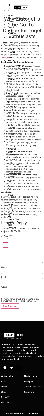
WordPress (13, 37)
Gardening (12, 94)
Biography (12, 155)
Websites (12, 33)
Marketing (12, 60)
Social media (9, 100)
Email (4, 277)
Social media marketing (19, 68)
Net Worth (12, 159)
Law (10, 169)
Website (5, 287)
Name (4, 267)
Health (10, 120)
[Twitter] (12, 368)
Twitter (11, 115)
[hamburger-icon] (7, 5)
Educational (13, 164)
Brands (10, 200)
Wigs (10, 181)
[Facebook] (5, 368)
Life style (8, 142)
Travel (11, 195)
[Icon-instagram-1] (18, 368)
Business (11, 44)
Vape (10, 136)
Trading (11, 79)
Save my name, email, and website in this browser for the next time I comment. (20, 300)
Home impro (9, 85)
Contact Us (9, 237)
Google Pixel (14, 230)
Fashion (11, 176)
